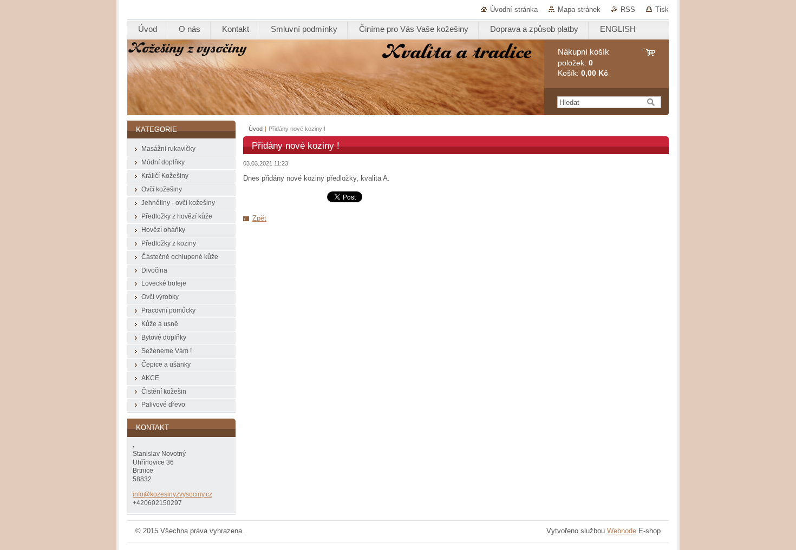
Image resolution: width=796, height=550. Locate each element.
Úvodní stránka (514, 9)
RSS (628, 9)
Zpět (259, 218)
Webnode (621, 531)
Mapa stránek (579, 9)
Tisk (662, 9)
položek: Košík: (583, 62)
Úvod (256, 128)
